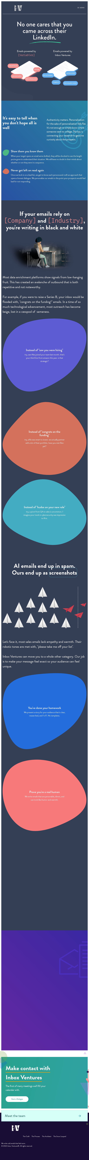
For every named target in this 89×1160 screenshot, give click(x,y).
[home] (17, 8)
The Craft (26, 1136)
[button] (80, 8)
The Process (36, 1136)
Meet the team (15, 1115)
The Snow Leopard (59, 1136)
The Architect (46, 1136)
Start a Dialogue (17, 1099)
